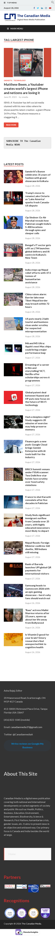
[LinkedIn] (42, 8)
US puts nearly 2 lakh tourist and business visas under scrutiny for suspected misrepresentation (37, 325)
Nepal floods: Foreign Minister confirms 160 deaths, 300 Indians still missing (37, 547)
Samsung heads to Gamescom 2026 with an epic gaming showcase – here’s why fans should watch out (38, 591)
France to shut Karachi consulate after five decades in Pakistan (38, 500)
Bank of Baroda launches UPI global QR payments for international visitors (38, 569)
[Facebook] (34, 8)
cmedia (25, 97)
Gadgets (8, 80)
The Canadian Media (31, 923)
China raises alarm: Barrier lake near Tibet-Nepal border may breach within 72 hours (37, 300)
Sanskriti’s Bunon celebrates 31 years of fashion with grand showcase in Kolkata (38, 176)
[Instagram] (46, 8)
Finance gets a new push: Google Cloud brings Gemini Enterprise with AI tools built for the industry (36, 449)
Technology (20, 80)
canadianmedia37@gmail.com (26, 727)
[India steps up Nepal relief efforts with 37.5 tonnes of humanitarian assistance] (13, 270)
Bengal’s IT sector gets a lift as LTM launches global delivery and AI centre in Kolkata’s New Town (38, 251)
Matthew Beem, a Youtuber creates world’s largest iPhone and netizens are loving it (26, 88)
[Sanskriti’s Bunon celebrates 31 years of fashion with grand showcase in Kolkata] (13, 171)
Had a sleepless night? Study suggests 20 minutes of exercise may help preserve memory (37, 423)
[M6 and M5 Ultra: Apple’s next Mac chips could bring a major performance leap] (13, 343)
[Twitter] (38, 8)
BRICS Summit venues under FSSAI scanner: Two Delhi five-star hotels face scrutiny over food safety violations (37, 477)
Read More (11, 125)
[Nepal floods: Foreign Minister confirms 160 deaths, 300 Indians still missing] (13, 542)
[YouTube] (50, 8)
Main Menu (16, 28)
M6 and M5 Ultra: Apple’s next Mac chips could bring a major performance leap (38, 348)
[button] (52, 2)
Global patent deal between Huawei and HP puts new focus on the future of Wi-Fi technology (37, 398)
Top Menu (12, 3)
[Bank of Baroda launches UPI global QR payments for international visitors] (13, 564)
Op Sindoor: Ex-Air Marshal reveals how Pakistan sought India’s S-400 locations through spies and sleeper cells (38, 225)
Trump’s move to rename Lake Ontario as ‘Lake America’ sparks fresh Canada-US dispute (37, 199)
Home (12, 854)
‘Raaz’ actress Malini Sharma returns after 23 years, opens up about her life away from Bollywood (37, 616)
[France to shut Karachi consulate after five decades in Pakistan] (13, 497)
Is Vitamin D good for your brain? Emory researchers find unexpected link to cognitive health (37, 641)
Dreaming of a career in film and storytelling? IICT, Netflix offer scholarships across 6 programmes (37, 372)
